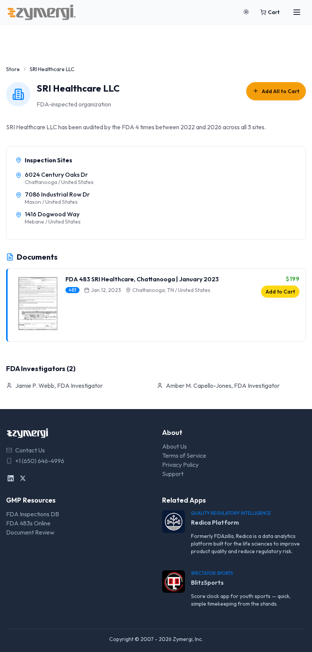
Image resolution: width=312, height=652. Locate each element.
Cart (274, 12)
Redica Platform (215, 522)
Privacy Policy (180, 464)
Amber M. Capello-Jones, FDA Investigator (223, 385)
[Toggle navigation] (297, 12)
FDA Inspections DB (32, 514)
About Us (174, 446)
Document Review (30, 532)
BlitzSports (207, 582)
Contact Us (30, 450)
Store (13, 69)
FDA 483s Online (28, 523)
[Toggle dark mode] (246, 12)
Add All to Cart (280, 91)
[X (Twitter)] (22, 478)
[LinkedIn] (10, 478)
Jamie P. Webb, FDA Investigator (59, 385)
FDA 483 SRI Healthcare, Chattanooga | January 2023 (142, 279)
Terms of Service (184, 455)
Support (172, 473)
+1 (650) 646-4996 (39, 461)
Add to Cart (280, 291)
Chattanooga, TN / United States (171, 290)
